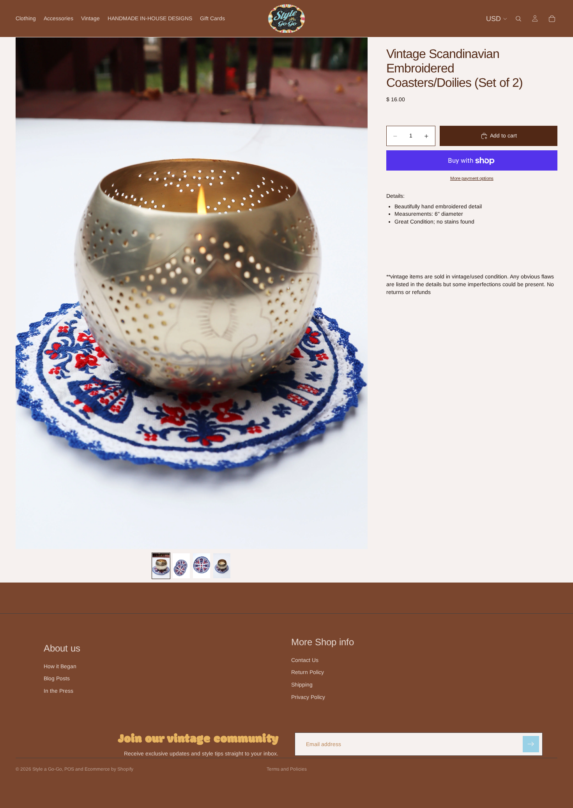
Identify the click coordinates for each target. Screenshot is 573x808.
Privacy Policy (308, 697)
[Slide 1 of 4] (161, 565)
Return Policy (307, 672)
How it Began (60, 666)
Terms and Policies (287, 769)
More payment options (471, 178)
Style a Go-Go (47, 769)
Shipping (302, 684)
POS (69, 769)
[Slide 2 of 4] (181, 565)
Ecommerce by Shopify (109, 769)
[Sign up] (531, 744)
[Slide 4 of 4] (221, 565)
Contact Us (304, 660)
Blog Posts (57, 678)
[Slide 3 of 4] (201, 565)
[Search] (518, 18)
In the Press (58, 691)
